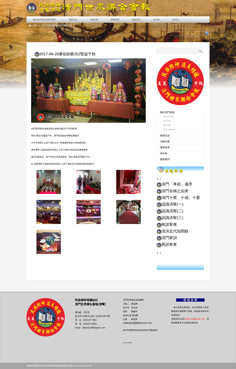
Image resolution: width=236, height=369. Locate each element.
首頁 (35, 25)
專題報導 (115, 19)
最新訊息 (73, 19)
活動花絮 (94, 19)
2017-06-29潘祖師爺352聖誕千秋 (57, 25)
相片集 (156, 19)
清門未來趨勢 (169, 130)
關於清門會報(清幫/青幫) (44, 19)
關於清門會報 (167, 112)
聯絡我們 (136, 19)
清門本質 (167, 121)
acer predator (127, 342)
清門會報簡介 (169, 117)
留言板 (175, 19)
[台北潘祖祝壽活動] (48, 212)
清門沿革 (167, 125)
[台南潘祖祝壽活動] (48, 182)
